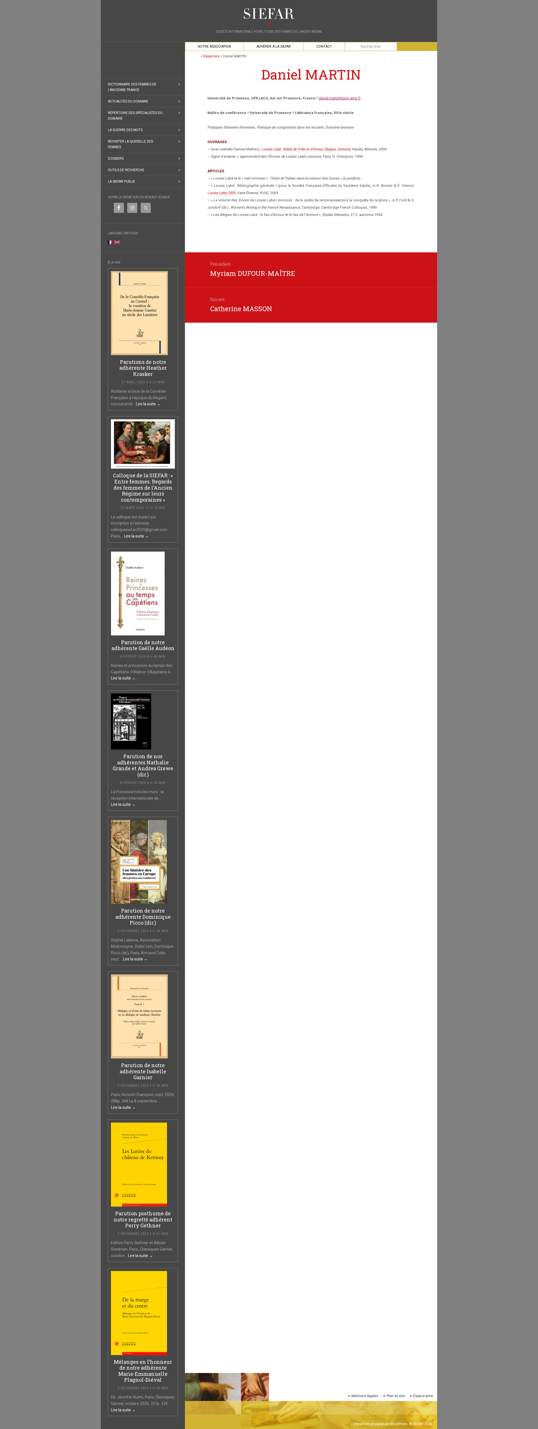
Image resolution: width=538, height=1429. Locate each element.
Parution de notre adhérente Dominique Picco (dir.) (143, 916)
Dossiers (116, 158)
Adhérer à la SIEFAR (273, 46)
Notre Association (214, 46)
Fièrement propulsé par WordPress (380, 1424)
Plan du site (396, 1396)
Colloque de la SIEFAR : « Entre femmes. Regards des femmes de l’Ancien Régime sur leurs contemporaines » (143, 487)
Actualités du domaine (128, 101)
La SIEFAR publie (121, 181)
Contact (324, 46)
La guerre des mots (125, 130)
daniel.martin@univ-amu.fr (340, 98)
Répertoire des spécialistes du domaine (135, 115)
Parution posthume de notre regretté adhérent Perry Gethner (143, 1219)
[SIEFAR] (269, 13)
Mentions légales (364, 1396)
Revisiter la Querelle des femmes (130, 144)
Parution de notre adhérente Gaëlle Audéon (143, 645)
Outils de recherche (126, 170)
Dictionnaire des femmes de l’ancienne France (132, 87)
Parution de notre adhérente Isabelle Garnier (143, 1071)
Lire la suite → (148, 404)
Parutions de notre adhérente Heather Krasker (143, 368)
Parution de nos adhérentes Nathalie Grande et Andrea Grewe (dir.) (143, 765)
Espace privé (423, 1396)
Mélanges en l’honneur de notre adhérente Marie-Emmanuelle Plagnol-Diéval (143, 1370)
